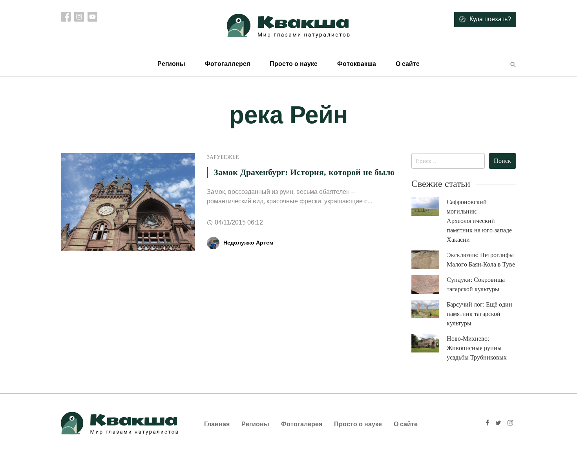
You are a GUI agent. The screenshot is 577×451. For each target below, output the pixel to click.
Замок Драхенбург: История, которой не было (304, 172)
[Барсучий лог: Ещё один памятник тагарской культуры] (429, 309)
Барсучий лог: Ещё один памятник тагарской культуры (479, 314)
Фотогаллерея (227, 63)
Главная (217, 424)
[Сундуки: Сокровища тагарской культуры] (429, 284)
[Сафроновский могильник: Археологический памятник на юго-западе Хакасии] (429, 206)
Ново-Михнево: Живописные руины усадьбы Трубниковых (477, 348)
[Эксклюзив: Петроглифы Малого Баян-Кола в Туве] (429, 259)
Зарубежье (223, 157)
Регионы (171, 63)
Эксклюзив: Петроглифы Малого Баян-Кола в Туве (481, 260)
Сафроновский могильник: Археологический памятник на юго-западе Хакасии (479, 221)
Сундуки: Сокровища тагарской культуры (476, 284)
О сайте (408, 63)
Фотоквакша (356, 63)
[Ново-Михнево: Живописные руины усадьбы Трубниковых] (429, 343)
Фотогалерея (301, 424)
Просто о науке (294, 63)
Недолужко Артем (248, 242)
